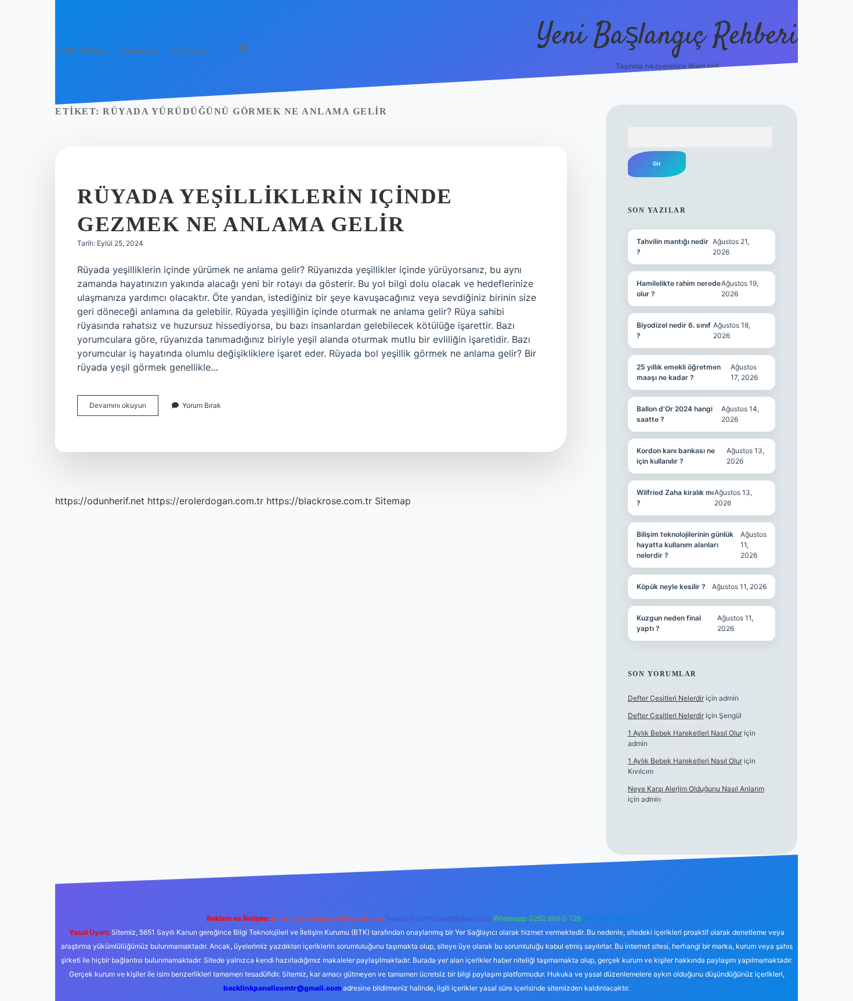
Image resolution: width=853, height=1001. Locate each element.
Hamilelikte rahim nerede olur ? (679, 288)
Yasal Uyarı (189, 50)
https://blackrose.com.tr (319, 501)
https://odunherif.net (99, 501)
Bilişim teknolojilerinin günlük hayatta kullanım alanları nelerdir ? (685, 544)
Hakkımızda (139, 50)
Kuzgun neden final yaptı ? (669, 623)
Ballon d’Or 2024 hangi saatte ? (675, 414)
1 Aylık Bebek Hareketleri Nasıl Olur (685, 733)
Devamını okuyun (123, 408)
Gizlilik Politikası (82, 50)
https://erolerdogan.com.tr (205, 501)
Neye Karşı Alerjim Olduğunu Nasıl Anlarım (696, 788)
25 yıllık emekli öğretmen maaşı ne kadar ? (679, 372)
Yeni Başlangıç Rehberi (667, 36)
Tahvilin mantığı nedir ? (673, 246)
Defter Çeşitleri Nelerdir (666, 698)
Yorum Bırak (201, 405)
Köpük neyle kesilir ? (671, 586)
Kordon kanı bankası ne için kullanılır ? (676, 455)
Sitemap (393, 501)
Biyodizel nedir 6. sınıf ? (674, 330)
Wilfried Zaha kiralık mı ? (675, 497)
